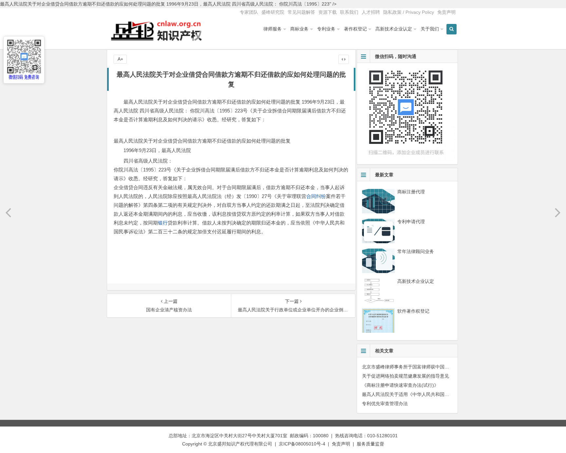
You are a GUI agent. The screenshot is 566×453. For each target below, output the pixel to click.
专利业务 (326, 28)
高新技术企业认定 (393, 28)
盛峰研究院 (272, 12)
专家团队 (249, 12)
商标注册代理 (411, 191)
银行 (163, 223)
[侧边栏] (343, 59)
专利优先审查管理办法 (385, 403)
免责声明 (446, 12)
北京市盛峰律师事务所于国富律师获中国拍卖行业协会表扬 (421, 366)
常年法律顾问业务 (415, 251)
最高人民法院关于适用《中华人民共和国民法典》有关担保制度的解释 (433, 394)
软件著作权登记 (413, 311)
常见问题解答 (301, 12)
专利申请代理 (411, 221)
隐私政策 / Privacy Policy (408, 12)
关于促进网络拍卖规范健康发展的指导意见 (405, 376)
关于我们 (430, 28)
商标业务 (299, 28)
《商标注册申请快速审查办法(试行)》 (400, 385)
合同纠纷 (316, 196)
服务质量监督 (370, 443)
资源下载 (327, 12)
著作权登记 (355, 28)
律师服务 (272, 28)
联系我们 (349, 12)
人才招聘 (371, 12)
